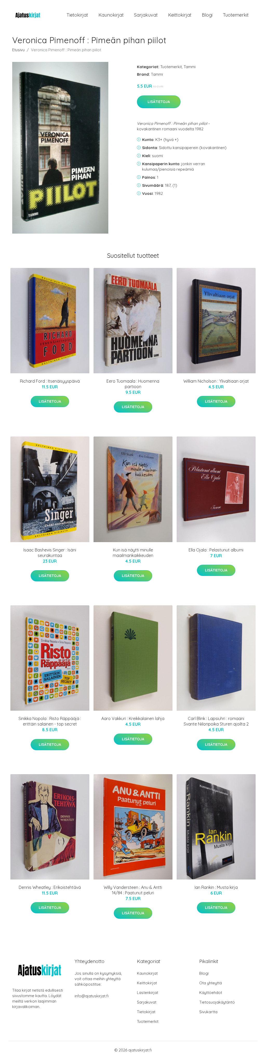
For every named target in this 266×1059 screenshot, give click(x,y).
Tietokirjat (77, 15)
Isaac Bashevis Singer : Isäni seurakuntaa (49, 552)
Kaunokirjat (111, 15)
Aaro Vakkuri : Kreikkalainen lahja (132, 718)
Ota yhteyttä (210, 982)
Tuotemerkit (236, 15)
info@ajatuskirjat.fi (92, 995)
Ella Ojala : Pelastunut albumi (216, 550)
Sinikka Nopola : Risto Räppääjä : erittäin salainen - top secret (49, 721)
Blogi (207, 15)
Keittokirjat (179, 15)
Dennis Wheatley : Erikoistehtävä (50, 887)
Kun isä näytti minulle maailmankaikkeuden (133, 552)
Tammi (190, 66)
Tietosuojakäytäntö (217, 1002)
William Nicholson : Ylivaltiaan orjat (216, 381)
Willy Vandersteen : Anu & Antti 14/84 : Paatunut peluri (133, 890)
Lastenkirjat (147, 992)
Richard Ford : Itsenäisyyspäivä (50, 381)
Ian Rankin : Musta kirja (216, 887)
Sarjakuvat (146, 15)
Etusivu (18, 49)
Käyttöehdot (210, 992)
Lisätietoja (159, 101)
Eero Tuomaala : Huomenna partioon (133, 383)
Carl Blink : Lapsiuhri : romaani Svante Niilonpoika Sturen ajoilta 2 (216, 721)
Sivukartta (208, 1011)
